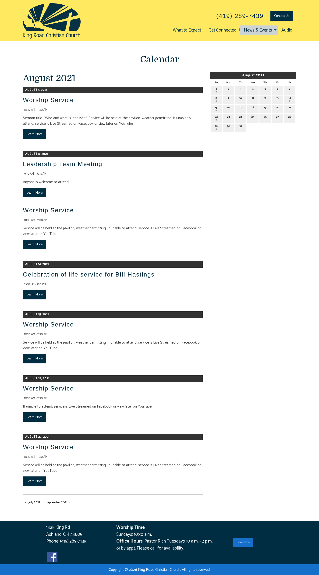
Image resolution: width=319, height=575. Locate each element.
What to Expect (187, 30)
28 (289, 117)
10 (240, 98)
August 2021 (253, 75)
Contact (281, 16)
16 (228, 107)
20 (277, 107)
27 (277, 117)
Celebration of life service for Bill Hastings (89, 274)
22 (216, 117)
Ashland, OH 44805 (64, 534)
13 (277, 98)
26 (265, 117)
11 (253, 98)
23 (228, 117)
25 (252, 117)
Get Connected (222, 30)
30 (228, 126)
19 (265, 107)
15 (216, 107)
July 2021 (34, 502)
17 (240, 107)
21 (289, 107)
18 (253, 107)
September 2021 (56, 502)
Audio (286, 30)
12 (265, 98)
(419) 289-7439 (73, 541)
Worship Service (48, 99)
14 (289, 98)
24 (240, 117)
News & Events (258, 30)
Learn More (34, 134)
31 (240, 126)
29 (216, 126)
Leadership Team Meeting (62, 163)
